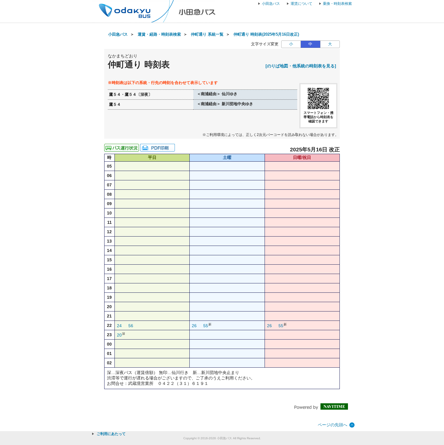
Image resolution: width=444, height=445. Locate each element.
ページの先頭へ (332, 424)
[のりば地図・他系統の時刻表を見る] (300, 65)
